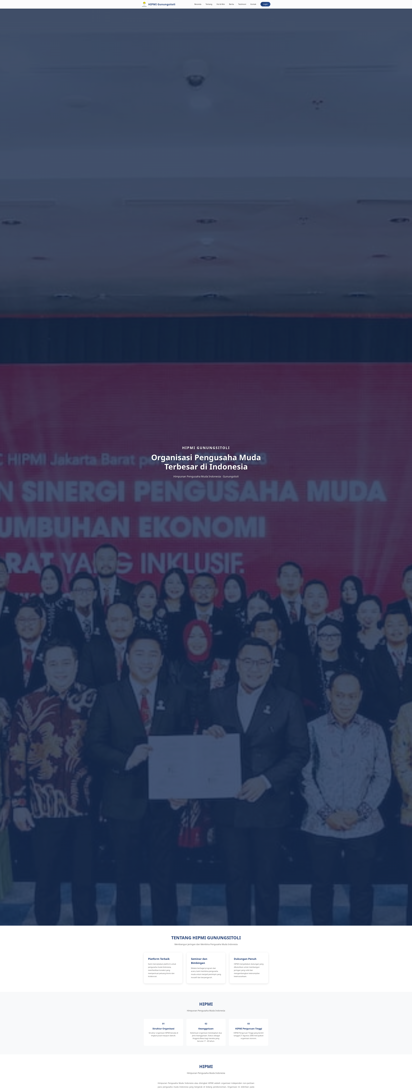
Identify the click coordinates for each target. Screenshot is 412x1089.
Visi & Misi (221, 4)
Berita (231, 4)
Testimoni (242, 4)
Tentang (209, 4)
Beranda (197, 4)
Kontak (253, 4)
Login (265, 4)
